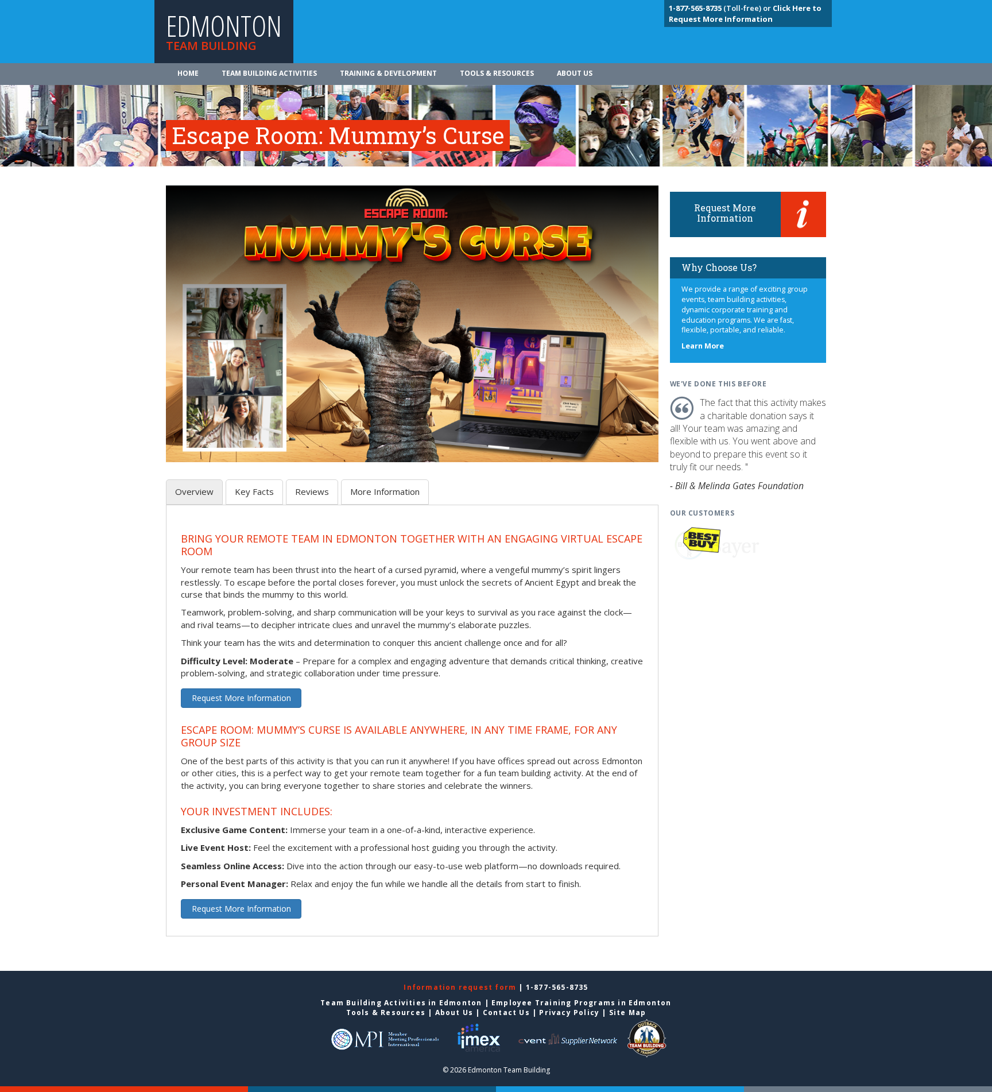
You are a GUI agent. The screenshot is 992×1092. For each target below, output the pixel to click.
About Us (574, 73)
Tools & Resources (497, 73)
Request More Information (241, 697)
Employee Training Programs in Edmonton (581, 1003)
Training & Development (388, 73)
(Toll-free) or (721, 8)
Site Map (627, 1012)
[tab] (194, 491)
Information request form (461, 987)
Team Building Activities (269, 73)
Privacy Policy (569, 1012)
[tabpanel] (412, 727)
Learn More (702, 346)
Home (188, 73)
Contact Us (506, 1012)
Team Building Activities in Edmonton (401, 1003)
